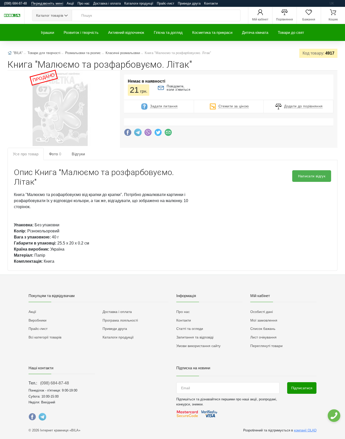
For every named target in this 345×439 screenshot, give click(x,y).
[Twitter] (158, 134)
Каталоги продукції (138, 3)
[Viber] (148, 134)
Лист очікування (263, 337)
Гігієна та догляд (168, 32)
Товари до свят (291, 32)
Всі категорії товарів (45, 337)
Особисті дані (261, 312)
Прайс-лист (165, 3)
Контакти (211, 3)
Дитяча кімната (255, 32)
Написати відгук (311, 176)
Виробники (37, 320)
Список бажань (262, 329)
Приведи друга (189, 3)
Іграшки (47, 32)
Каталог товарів (49, 15)
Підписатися (302, 388)
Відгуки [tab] (78, 154)
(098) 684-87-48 (54, 383)
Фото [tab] (55, 154)
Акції (70, 3)
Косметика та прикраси (212, 32)
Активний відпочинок (126, 32)
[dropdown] (333, 415)
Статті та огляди (189, 329)
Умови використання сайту (198, 346)
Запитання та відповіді (194, 337)
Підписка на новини (193, 368)
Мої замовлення (263, 320)
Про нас (84, 3)
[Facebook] (128, 134)
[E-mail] (168, 134)
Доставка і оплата (107, 3)
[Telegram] (138, 134)
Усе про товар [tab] (25, 154)
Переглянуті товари (266, 346)
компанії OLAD (305, 430)
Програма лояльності (120, 320)
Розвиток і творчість (81, 32)
